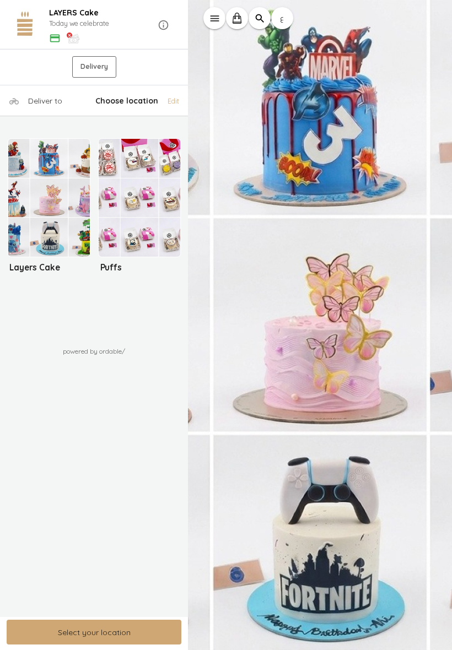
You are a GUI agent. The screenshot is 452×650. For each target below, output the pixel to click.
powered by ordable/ (94, 351)
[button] (94, 25)
